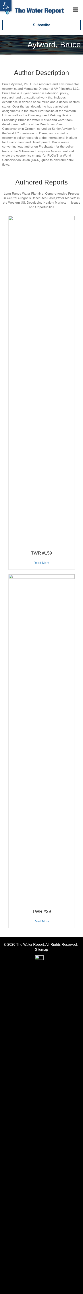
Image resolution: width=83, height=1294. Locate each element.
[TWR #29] (42, 739)
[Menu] (75, 9)
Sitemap (41, 949)
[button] (6, 5)
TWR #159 (41, 553)
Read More (41, 562)
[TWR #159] (42, 380)
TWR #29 (41, 911)
